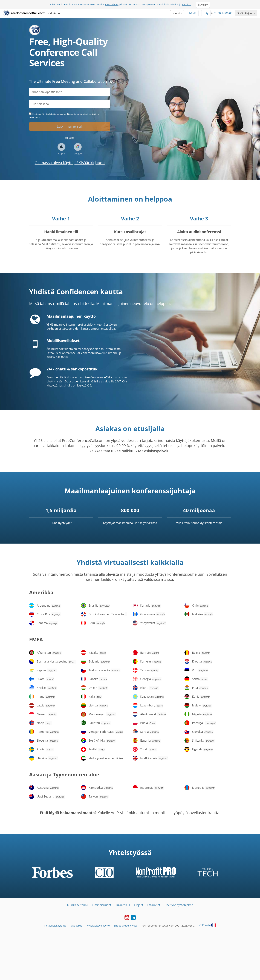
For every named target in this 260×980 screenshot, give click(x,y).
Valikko (53, 13)
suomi (176, 13)
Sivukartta (76, 925)
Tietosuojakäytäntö (55, 925)
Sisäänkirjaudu (246, 13)
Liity (206, 13)
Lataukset (153, 905)
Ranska (206, 925)
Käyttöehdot (112, 4)
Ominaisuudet (101, 905)
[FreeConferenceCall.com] (24, 13)
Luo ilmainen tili (70, 126)
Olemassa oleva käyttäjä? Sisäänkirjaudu (70, 162)
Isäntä (192, 13)
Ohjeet (138, 905)
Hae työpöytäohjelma (178, 905)
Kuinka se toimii (77, 905)
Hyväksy (203, 4)
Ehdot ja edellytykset (126, 925)
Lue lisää (186, 4)
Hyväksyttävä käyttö (98, 925)
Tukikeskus (122, 905)
